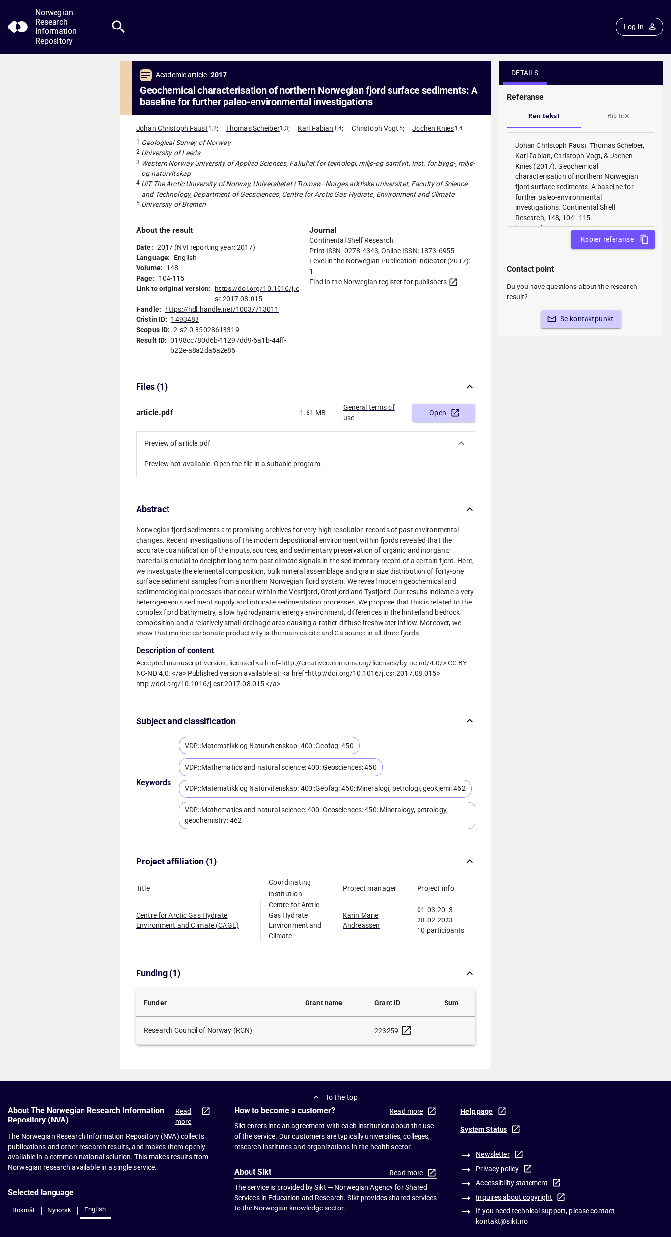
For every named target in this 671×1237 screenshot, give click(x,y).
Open (438, 413)
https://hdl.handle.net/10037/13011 (222, 309)
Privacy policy (497, 1169)
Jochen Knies (433, 128)
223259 (386, 1031)
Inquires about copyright (514, 1197)
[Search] (118, 27)
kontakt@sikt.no (502, 1221)
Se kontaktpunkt (587, 319)
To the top (341, 1097)
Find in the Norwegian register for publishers (378, 282)
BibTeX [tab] (618, 116)
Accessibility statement (512, 1183)
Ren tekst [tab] (543, 116)
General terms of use (369, 412)
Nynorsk (59, 1210)
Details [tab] (525, 73)
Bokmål (23, 1210)
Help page (476, 1111)
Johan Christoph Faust (172, 128)
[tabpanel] (581, 179)
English (95, 1209)
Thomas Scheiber (253, 128)
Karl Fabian (315, 128)
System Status (483, 1129)
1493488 (185, 319)
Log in (633, 26)
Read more (183, 1116)
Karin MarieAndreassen (361, 920)
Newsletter (492, 1154)
